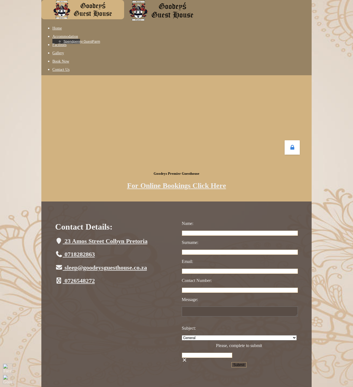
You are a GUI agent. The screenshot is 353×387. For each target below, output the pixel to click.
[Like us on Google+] (7, 379)
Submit (239, 365)
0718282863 (79, 254)
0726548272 (79, 280)
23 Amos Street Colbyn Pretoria (105, 241)
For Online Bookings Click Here (176, 186)
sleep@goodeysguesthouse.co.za (105, 267)
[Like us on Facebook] (7, 368)
